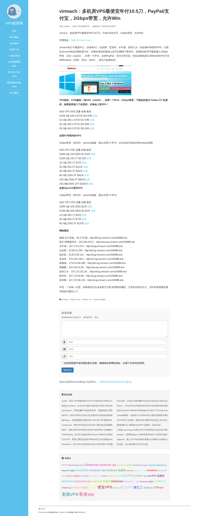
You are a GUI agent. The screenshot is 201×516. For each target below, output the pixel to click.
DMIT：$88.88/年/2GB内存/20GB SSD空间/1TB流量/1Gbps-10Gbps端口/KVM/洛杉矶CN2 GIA (105, 430)
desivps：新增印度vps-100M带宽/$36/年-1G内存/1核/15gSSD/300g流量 (150, 434)
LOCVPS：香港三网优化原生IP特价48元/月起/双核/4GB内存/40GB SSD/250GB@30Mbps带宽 (105, 439)
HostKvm (152, 470)
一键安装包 (14, 55)
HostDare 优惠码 (116, 470)
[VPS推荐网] (14, 11)
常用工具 (14, 49)
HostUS (105, 476)
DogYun (145, 465)
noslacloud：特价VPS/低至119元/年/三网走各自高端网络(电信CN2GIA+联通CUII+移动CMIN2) (105, 425)
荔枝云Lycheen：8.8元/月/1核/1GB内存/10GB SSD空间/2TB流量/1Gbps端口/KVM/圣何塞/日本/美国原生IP (110, 406)
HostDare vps (97, 470)
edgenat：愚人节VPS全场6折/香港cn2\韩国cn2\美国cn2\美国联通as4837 (150, 439)
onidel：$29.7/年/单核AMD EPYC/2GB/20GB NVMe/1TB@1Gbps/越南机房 (96, 401)
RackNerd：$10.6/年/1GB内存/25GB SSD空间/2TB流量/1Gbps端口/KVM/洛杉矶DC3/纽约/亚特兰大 (107, 444)
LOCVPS (127, 475)
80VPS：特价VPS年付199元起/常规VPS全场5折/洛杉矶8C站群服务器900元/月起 (99, 415)
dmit (140, 465)
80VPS (65, 465)
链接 (95, 116)
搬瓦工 (138, 487)
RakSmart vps (131, 481)
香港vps (86, 494)
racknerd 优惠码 (101, 481)
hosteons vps (140, 470)
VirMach (65, 300)
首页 (14, 31)
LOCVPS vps (140, 476)
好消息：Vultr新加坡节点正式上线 (132, 444)
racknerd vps (83, 481)
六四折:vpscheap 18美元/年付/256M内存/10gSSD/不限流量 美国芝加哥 (149, 430)
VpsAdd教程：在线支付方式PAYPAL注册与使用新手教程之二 (145, 415)
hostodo (84, 475)
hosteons (130, 470)
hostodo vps (95, 476)
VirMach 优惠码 (99, 300)
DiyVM (135, 465)
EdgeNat (152, 465)
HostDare (82, 470)
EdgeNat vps (161, 465)
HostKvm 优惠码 (72, 476)
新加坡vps (148, 487)
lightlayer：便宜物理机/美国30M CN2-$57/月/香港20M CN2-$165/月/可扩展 (96, 420)
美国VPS (70, 494)
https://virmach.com (81, 40)
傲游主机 (116, 488)
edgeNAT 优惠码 (68, 471)
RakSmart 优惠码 (146, 482)
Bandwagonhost (76, 465)
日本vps (158, 487)
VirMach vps (67, 488)
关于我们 (14, 93)
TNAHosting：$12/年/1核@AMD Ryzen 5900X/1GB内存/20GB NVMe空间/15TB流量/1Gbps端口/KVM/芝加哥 (112, 434)
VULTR (93, 487)
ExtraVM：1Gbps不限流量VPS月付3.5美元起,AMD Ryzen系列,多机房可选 (151, 401)
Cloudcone (91, 464)
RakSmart (117, 481)
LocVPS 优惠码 (155, 475)
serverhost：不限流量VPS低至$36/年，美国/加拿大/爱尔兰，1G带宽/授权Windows (100, 410)
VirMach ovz (87, 300)
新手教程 (14, 37)
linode (117, 476)
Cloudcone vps (107, 464)
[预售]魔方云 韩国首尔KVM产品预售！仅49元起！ (139, 425)
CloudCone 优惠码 (124, 465)
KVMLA (111, 476)
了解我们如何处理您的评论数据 (114, 382)
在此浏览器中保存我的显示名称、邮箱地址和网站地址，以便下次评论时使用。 (105, 363)
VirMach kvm (75, 300)
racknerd (68, 481)
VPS (79, 26)
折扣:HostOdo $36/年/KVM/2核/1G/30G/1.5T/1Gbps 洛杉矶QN (146, 410)
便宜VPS (86, 26)
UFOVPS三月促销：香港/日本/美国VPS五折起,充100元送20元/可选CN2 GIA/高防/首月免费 (158, 420)
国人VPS (126, 487)
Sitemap (81, 512)
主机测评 (14, 43)
